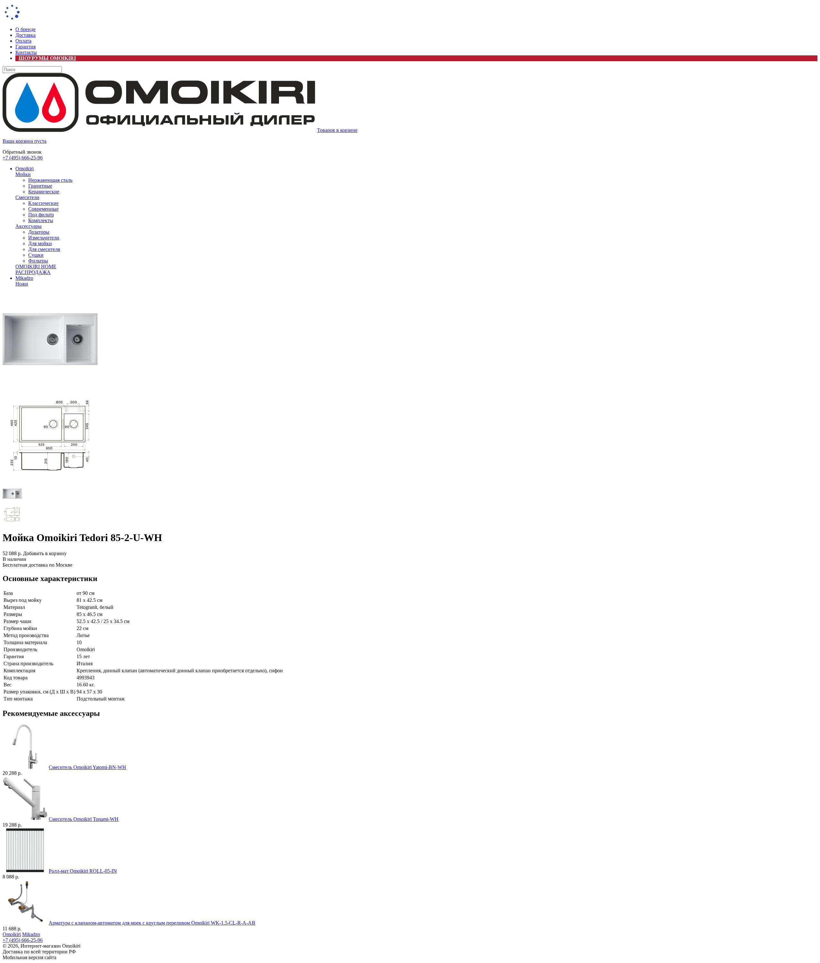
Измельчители (43, 237)
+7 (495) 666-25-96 (23, 157)
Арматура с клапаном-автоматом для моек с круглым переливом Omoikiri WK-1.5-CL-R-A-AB (152, 923)
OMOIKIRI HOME (35, 266)
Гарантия (25, 46)
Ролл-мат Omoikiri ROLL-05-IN (83, 871)
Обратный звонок (22, 152)
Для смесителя (44, 249)
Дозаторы (38, 232)
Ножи (21, 284)
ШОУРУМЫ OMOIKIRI (47, 58)
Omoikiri (24, 168)
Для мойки (40, 243)
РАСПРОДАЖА (33, 272)
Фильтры (38, 260)
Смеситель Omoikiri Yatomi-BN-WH (87, 767)
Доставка (25, 35)
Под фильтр (41, 214)
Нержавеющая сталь (50, 180)
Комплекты (40, 220)
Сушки (36, 255)
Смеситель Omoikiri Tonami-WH (84, 819)
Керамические (43, 191)
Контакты (26, 52)
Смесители (27, 197)
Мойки (23, 174)
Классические (43, 203)
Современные (43, 209)
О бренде (25, 29)
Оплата (23, 41)
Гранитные (40, 186)
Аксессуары (28, 226)
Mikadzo (24, 278)
